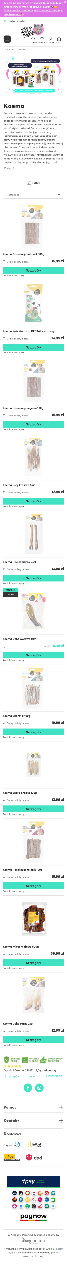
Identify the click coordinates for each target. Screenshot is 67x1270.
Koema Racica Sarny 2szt (19, 562)
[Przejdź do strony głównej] (33, 31)
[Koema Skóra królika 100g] (33, 765)
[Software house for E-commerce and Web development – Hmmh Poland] (33, 1240)
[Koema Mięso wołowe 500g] (33, 918)
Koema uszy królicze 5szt (19, 485)
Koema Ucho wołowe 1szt (19, 639)
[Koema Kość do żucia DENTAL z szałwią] (33, 303)
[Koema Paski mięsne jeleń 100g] (33, 380)
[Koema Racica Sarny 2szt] (33, 534)
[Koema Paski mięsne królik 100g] (33, 226)
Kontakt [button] (11, 1120)
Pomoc (10, 1107)
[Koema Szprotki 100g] (33, 688)
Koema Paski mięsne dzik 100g (23, 869)
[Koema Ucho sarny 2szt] (33, 995)
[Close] (65, 2)
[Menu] (7, 39)
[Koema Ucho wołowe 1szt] (33, 611)
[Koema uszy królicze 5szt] (33, 457)
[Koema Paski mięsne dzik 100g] (33, 841)
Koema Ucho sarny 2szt (18, 1023)
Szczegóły (33, 270)
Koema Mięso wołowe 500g (21, 946)
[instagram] (39, 1088)
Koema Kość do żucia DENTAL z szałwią (28, 331)
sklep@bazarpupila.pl (23, 1075)
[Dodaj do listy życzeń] (5, 646)
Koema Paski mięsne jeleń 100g (23, 408)
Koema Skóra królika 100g (20, 792)
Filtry (36, 183)
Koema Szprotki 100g (16, 716)
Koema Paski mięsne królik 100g (23, 254)
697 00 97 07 (54, 1076)
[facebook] (28, 1088)
